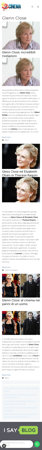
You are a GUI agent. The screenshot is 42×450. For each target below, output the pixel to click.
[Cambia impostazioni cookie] (4, 446)
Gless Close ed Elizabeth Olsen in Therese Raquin (20, 173)
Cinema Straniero (11, 270)
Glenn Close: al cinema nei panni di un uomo (21, 302)
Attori (7, 140)
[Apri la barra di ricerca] (32, 6)
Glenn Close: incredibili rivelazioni (18, 54)
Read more (6, 137)
